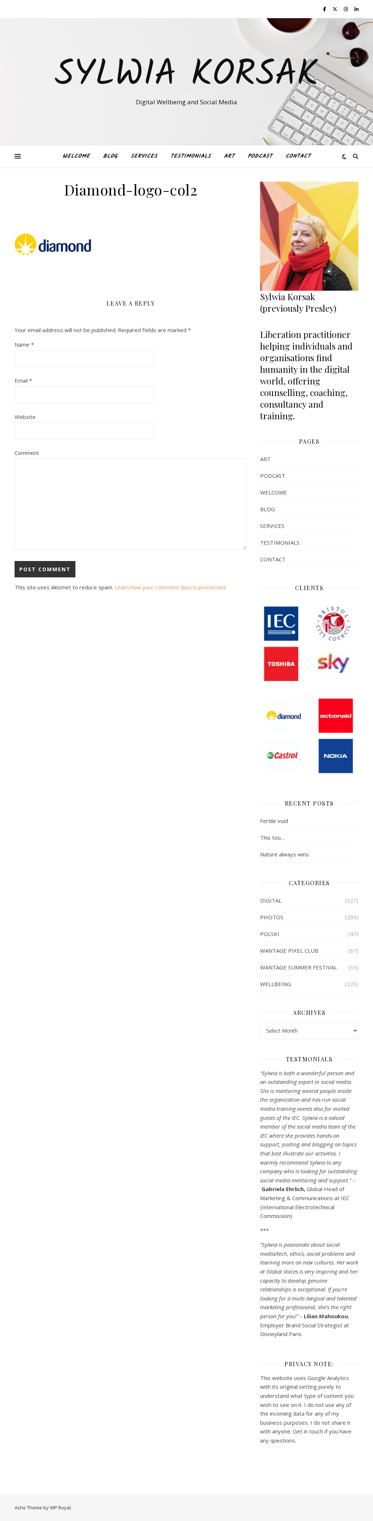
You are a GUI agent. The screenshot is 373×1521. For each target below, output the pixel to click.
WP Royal (60, 1507)
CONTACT (298, 156)
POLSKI (269, 933)
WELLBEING (275, 984)
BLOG (110, 156)
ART (229, 156)
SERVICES (144, 156)
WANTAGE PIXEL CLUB (289, 950)
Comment (27, 452)
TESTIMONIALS (190, 156)
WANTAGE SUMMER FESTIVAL (298, 967)
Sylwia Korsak (186, 75)
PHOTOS (271, 917)
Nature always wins (284, 854)
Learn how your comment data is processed (170, 587)
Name (24, 344)
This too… (272, 837)
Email (23, 380)
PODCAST (260, 156)
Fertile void (274, 820)
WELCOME (76, 156)
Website (25, 416)
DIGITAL (271, 900)
